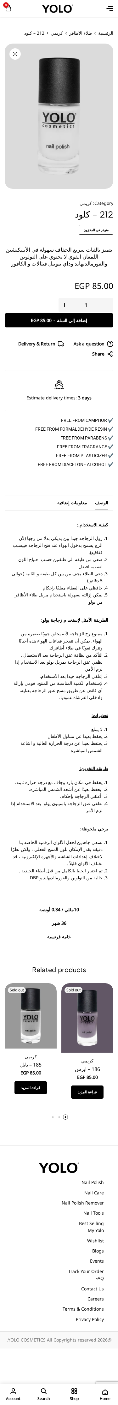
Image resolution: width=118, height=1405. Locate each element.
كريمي (57, 33)
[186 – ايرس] (87, 1017)
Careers (95, 1299)
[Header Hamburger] (109, 8)
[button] (65, 1117)
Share (98, 354)
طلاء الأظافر (80, 33)
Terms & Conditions (83, 1309)
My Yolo (96, 1230)
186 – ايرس (87, 1069)
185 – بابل (31, 1065)
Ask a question (89, 344)
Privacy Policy (90, 1319)
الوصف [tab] (101, 502)
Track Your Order (86, 1271)
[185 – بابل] (31, 1015)
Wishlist (95, 1241)
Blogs (98, 1251)
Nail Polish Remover (83, 1203)
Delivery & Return (36, 344)
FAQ (99, 1278)
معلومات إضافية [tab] (72, 502)
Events (97, 1261)
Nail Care (94, 1193)
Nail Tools (93, 1213)
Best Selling (91, 1223)
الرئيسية (105, 33)
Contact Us (92, 1289)
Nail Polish (92, 1182)
